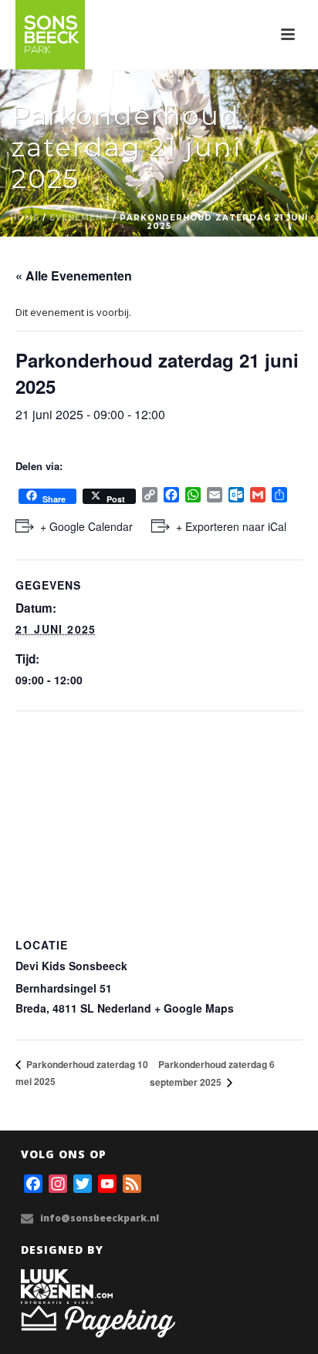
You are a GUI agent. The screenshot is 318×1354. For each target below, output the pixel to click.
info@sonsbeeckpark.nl (99, 1218)
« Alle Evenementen (73, 275)
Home (24, 218)
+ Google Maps (194, 1008)
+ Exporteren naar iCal (231, 526)
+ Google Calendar (86, 526)
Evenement (79, 218)
